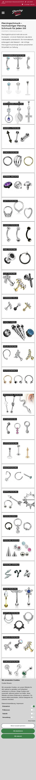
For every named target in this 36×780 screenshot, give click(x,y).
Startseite (5, 31)
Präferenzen (6, 710)
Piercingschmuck (16, 31)
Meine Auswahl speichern (18, 726)
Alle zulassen (18, 736)
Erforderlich (6, 706)
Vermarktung (6, 717)
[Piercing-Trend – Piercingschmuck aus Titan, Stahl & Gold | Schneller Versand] (21, 13)
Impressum (20, 703)
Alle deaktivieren (18, 731)
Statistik (4, 713)
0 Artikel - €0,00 (29, 4)
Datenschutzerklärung (9, 703)
